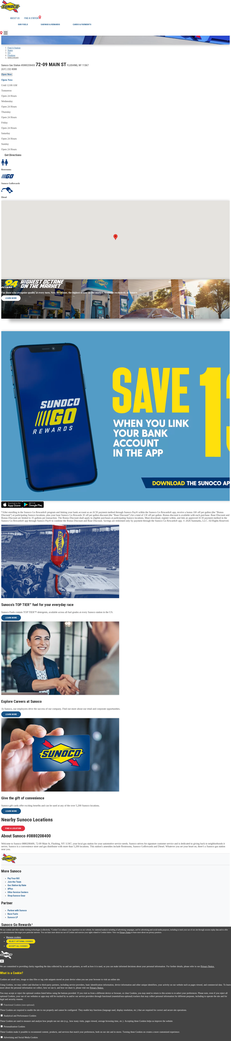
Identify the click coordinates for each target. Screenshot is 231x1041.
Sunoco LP (13, 917)
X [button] (2, 961)
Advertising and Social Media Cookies (21, 1037)
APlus (10, 889)
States (10, 50)
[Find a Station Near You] (1, 33)
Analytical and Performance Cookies (20, 1016)
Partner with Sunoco (17, 910)
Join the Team (14, 882)
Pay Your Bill (13, 878)
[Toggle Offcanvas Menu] (5, 33)
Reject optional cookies (21, 941)
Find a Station (31, 18)
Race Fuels (13, 914)
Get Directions (13, 155)
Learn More (11, 298)
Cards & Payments (82, 24)
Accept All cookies (18, 946)
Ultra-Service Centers (18, 892)
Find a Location (13, 828)
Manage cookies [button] (13, 937)
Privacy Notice (125, 932)
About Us (15, 18)
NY (9, 53)
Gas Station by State (17, 885)
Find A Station (14, 48)
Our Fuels (23, 24)
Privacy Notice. (207, 966)
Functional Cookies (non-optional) (19, 1005)
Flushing (11, 55)
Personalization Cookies (14, 1026)
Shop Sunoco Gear (16, 895)
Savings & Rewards (50, 24)
